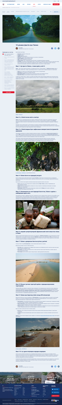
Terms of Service (20, 399)
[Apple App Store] (55, 389)
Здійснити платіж (55, 395)
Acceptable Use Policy (25, 399)
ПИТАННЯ (28, 4)
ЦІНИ (23, 4)
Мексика (24, 388)
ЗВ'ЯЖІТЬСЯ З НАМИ (47, 4)
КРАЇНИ (18, 4)
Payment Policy (35, 399)
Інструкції (12, 11)
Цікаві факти (33, 11)
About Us (16, 399)
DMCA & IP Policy (40, 399)
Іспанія (24, 387)
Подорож (8, 12)
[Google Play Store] (55, 392)
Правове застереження (5, 403)
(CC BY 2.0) (20, 114)
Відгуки (3, 12)
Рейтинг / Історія (43, 11)
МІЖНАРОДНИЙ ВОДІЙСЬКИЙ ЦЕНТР (8, 1)
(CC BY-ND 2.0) (24, 348)
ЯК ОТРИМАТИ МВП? (10, 4)
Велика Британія (16, 388)
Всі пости (3, 11)
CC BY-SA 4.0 (24, 172)
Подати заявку (56, 4)
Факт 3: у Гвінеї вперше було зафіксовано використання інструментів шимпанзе (9, 61)
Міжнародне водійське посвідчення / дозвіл (22, 11)
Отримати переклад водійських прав (7, 389)
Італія (23, 389)
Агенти (8, 11)
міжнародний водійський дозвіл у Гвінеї (47, 315)
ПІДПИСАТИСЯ (56, 11)
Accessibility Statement (45, 399)
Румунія (15, 389)
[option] (10, 378)
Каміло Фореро (18, 348)
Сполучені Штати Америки (17, 387)
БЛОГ (34, 4)
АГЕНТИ (39, 4)
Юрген (17, 114)
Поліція (38, 11)
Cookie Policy (30, 399)
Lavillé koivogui (18, 172)
